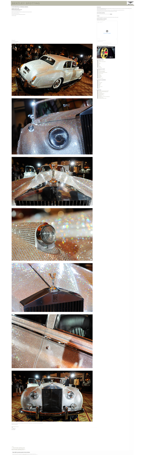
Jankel (99, 81)
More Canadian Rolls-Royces (101, 93)
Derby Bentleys (99, 75)
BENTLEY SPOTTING (26, 3)
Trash (98, 62)
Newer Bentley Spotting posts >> (18, 449)
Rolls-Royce (99, 77)
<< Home (13, 446)
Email (97, 17)
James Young (99, 83)
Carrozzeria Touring (100, 86)
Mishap (99, 65)
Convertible (99, 66)
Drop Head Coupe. (100, 92)
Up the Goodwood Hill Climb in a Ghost (102, 98)
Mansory (99, 87)
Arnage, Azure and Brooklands (101, 71)
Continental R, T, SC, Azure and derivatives (102, 72)
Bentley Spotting (100, 67)
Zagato (99, 88)
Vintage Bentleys (100, 76)
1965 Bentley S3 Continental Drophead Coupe (103, 91)
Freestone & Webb (100, 82)
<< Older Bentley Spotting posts (18, 447)
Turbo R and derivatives (100, 73)
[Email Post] (54, 427)
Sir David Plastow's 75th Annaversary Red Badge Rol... (104, 96)
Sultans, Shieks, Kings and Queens (102, 61)
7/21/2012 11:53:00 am (16, 426)
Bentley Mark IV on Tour (100, 97)
